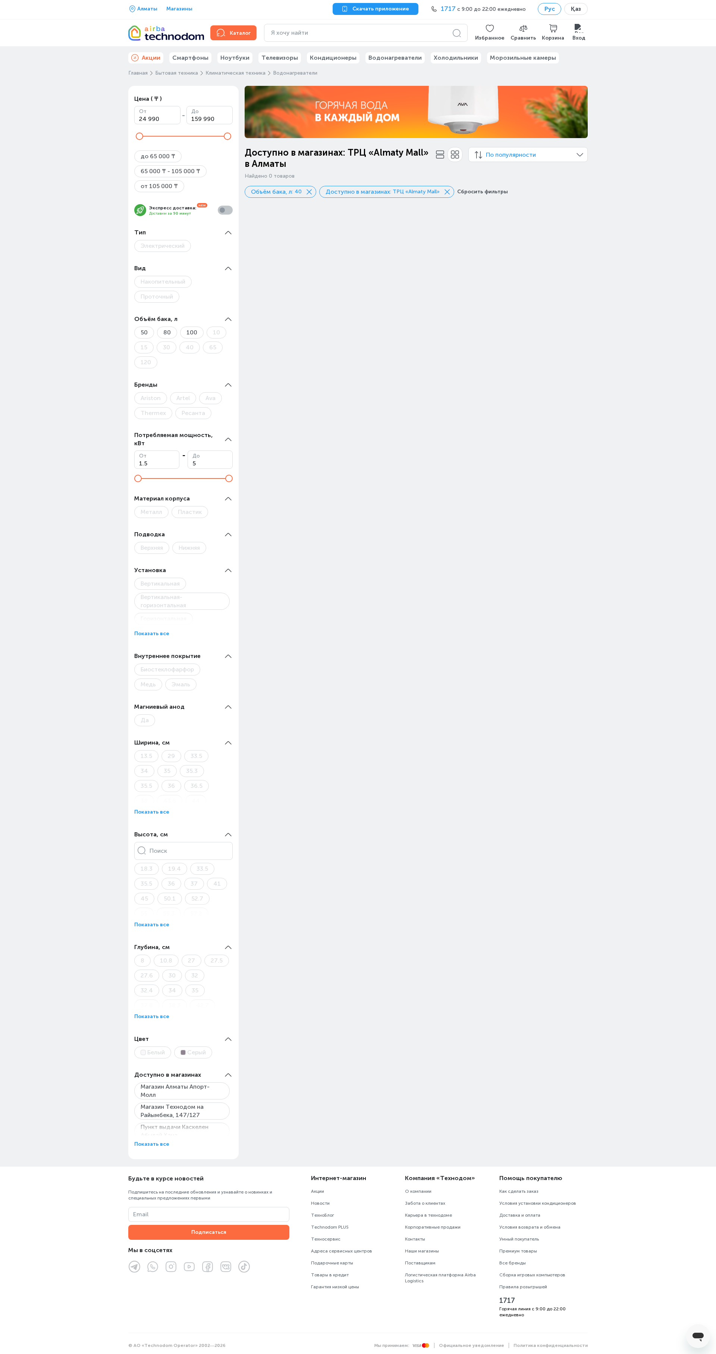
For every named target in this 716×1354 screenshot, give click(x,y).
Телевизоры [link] (279, 57)
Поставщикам (420, 1263)
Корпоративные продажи (433, 1227)
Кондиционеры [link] (333, 57)
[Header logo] (164, 32)
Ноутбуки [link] (234, 57)
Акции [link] (151, 57)
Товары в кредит (330, 1274)
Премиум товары (518, 1251)
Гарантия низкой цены (335, 1286)
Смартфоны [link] (190, 57)
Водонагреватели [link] (395, 57)
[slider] (139, 136)
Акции (317, 1191)
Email (140, 1214)
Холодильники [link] (456, 57)
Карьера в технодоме (428, 1215)
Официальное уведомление (471, 1345)
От (143, 111)
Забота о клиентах (425, 1203)
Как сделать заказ (518, 1191)
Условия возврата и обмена (529, 1227)
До (195, 111)
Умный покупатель (519, 1239)
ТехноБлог (322, 1215)
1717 (507, 1301)
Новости (320, 1203)
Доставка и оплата (519, 1215)
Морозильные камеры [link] (523, 57)
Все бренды (512, 1263)
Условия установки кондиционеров (537, 1203)
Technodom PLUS (330, 1227)
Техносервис (325, 1239)
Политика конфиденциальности (551, 1345)
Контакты (415, 1239)
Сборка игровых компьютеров (532, 1274)
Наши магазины (422, 1251)
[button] (490, 33)
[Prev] (255, 112)
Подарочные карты (332, 1263)
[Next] (577, 112)
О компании (418, 1191)
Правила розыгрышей (523, 1286)
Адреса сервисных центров (341, 1251)
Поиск (158, 850)
